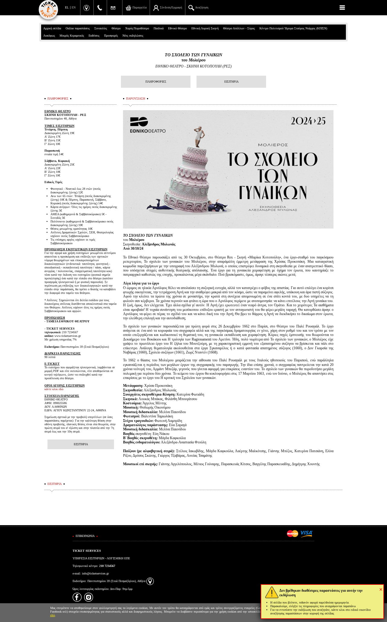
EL (67, 7)
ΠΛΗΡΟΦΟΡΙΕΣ (155, 81)
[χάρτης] (150, 581)
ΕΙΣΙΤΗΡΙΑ (231, 81)
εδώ (52, 615)
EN (74, 7)
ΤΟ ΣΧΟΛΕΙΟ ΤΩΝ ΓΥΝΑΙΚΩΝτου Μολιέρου (193, 57)
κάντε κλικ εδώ (53, 389)
